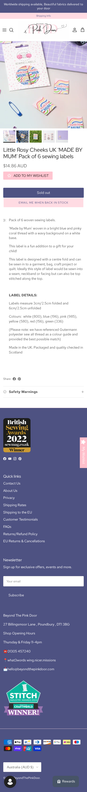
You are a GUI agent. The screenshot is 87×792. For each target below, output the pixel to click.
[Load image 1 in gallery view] (43, 84)
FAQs (7, 526)
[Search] (13, 30)
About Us (10, 490)
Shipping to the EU (17, 512)
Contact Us (11, 483)
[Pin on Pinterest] (19, 378)
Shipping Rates (14, 505)
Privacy (9, 497)
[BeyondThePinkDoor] (43, 30)
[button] (43, 203)
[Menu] (4, 30)
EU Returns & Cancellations (24, 541)
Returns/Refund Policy (20, 534)
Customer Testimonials (20, 519)
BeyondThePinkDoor (26, 778)
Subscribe (16, 595)
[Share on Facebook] (14, 378)
